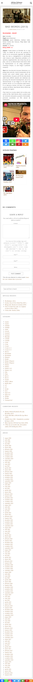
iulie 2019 (7, 596)
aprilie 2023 (8, 512)
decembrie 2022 (9, 520)
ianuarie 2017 (8, 652)
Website (15, 267)
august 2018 (8, 617)
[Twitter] (6, 144)
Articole (7, 331)
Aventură (7, 333)
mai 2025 (7, 466)
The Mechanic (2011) (10, 301)
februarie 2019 (8, 606)
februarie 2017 (8, 650)
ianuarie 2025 (8, 473)
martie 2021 (8, 559)
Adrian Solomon (13, 29)
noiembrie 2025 (9, 455)
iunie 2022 (7, 531)
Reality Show (8, 383)
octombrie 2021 (9, 546)
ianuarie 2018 (8, 630)
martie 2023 (8, 514)
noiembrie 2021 (9, 544)
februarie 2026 (8, 449)
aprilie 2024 (8, 490)
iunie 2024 (7, 486)
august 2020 (8, 572)
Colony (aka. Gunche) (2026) (12, 310)
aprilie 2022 (8, 535)
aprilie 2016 (8, 669)
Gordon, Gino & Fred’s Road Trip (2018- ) (16, 303)
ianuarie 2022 (8, 540)
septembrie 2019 (9, 593)
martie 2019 (8, 604)
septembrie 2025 (9, 458)
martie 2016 (8, 671)
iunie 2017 (7, 643)
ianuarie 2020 (8, 585)
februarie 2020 (8, 583)
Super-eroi (7, 392)
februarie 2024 (8, 494)
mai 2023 (7, 511)
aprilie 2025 (8, 468)
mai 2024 (7, 488)
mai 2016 (7, 667)
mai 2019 (7, 600)
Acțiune (7, 324)
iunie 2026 (7, 442)
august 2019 (8, 594)
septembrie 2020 (9, 570)
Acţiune (7, 322)
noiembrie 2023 (9, 499)
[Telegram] (25, 140)
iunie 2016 (7, 665)
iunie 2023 (7, 509)
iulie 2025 (7, 462)
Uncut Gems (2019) (23, 423)
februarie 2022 (8, 539)
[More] (25, 144)
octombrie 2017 (9, 635)
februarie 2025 (8, 471)
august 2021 (8, 550)
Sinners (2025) (10, 421)
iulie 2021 (7, 552)
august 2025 (8, 460)
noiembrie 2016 (9, 656)
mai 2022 (7, 533)
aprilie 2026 (8, 445)
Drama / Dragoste (9, 361)
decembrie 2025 (9, 453)
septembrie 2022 (9, 526)
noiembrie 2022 (9, 522)
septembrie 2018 (9, 615)
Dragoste (7, 357)
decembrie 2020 (9, 565)
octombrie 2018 (9, 613)
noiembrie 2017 (9, 634)
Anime (6, 329)
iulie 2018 (7, 619)
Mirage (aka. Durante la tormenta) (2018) (15, 305)
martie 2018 (8, 626)
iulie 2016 (7, 663)
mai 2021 (7, 555)
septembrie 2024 (9, 481)
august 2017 (8, 639)
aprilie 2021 (8, 557)
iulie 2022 (7, 529)
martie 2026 (8, 447)
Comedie (7, 338)
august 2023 (8, 505)
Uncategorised (8, 400)
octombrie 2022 (9, 524)
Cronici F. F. (8, 350)
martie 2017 (8, 649)
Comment (16, 223)
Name (15, 254)
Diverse (7, 351)
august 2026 (8, 438)
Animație (7, 327)
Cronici (7, 346)
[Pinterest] (19, 144)
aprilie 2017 (8, 647)
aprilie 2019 (8, 602)
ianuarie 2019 (8, 608)
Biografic (7, 337)
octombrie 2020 (9, 568)
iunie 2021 (7, 553)
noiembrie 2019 (9, 589)
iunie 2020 (7, 576)
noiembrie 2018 (9, 611)
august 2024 (8, 483)
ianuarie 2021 (8, 563)
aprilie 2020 (8, 580)
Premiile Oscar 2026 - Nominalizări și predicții (17, 419)
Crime (6, 342)
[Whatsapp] (12, 140)
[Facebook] (6, 140)
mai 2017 (7, 645)
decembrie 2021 (9, 542)
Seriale (6, 389)
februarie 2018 (8, 628)
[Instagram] (19, 140)
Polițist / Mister (9, 381)
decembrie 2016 (9, 654)
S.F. (6, 385)
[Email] (12, 144)
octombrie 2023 (9, 501)
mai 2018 (7, 622)
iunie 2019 (7, 598)
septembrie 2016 (9, 660)
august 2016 (8, 662)
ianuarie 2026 (8, 451)
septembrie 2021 (9, 548)
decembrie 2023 (9, 498)
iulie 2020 (7, 574)
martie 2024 (8, 492)
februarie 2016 (8, 673)
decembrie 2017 (9, 632)
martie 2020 (8, 581)
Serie (6, 391)
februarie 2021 (8, 561)
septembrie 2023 (9, 503)
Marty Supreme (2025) (10, 423)
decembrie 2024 (9, 475)
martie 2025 (8, 470)
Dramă (6, 359)
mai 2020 (7, 578)
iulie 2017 (7, 641)
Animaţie (7, 325)
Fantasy (7, 365)
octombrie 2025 (9, 457)
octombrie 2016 (9, 658)
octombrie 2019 (9, 591)
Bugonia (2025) (18, 426)
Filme (6, 374)
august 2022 (8, 527)
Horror (7, 376)
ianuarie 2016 (8, 675)
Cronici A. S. (8, 348)
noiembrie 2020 (9, 567)
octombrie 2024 (9, 479)
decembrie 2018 (9, 609)
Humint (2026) (8, 411)
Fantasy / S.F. (8, 368)
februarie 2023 (8, 516)
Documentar (8, 353)
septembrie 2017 (9, 637)
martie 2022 (8, 537)
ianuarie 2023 (8, 518)
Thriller (7, 396)
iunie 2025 (7, 464)
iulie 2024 (7, 485)
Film (6, 372)
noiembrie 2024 (9, 477)
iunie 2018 (7, 621)
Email (15, 261)
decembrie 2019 (9, 587)
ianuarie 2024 (8, 496)
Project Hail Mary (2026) (11, 415)
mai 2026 (7, 444)
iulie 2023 (7, 507)
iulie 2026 (7, 440)
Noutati (7, 379)
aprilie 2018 (8, 624)
